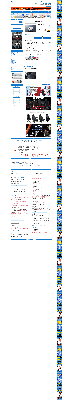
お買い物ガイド (41, 225)
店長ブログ (31, 11)
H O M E (15, 11)
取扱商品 (23, 11)
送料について (47, 11)
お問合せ (39, 11)
